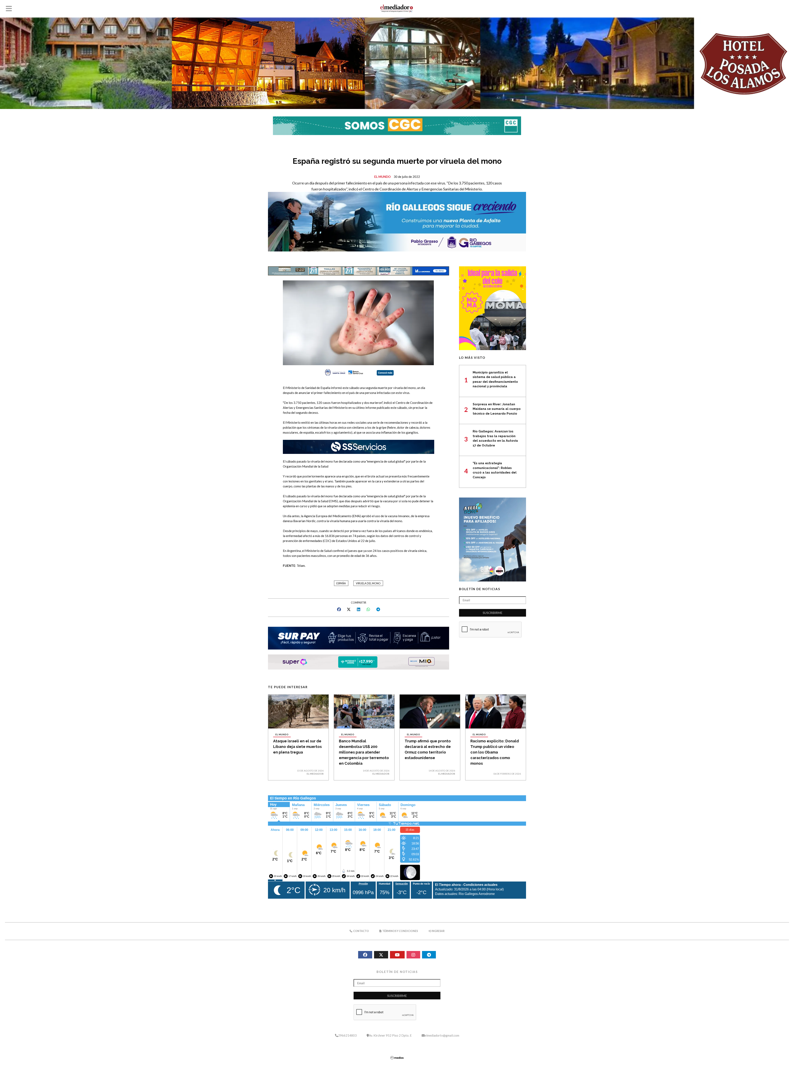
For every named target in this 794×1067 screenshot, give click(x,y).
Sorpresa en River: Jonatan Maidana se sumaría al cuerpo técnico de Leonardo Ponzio (497, 408)
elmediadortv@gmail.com (442, 1035)
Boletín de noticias (479, 589)
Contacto (361, 931)
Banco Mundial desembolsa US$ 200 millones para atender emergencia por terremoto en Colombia (364, 752)
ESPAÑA (341, 583)
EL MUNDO (382, 176)
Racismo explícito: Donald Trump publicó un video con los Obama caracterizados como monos (494, 752)
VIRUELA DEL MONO (368, 583)
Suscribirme (492, 613)
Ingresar (438, 931)
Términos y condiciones (400, 931)
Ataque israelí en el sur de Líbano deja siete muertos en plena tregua (297, 746)
